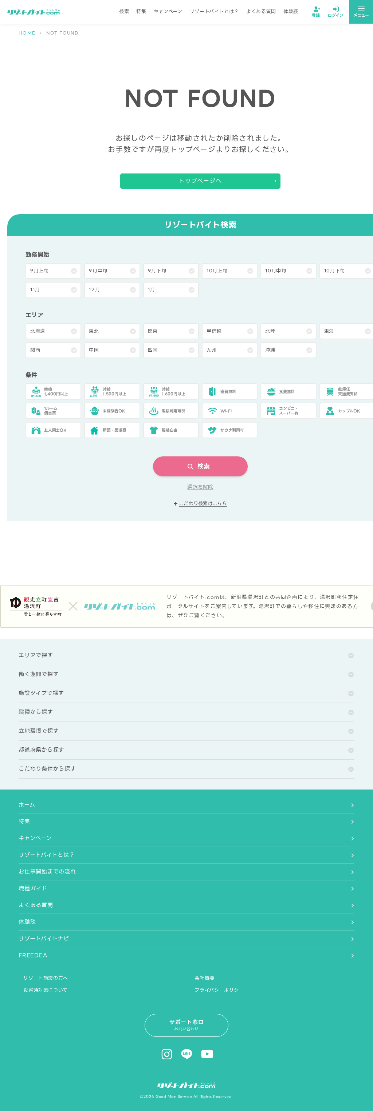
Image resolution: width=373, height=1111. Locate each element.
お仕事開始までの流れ (47, 871)
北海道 (37, 331)
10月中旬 (275, 271)
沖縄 (270, 350)
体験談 (290, 11)
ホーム (27, 804)
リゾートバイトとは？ (214, 11)
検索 (124, 11)
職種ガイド (33, 888)
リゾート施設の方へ (45, 978)
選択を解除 (200, 487)
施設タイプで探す (41, 693)
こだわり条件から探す (47, 768)
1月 (151, 289)
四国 (153, 350)
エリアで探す (36, 655)
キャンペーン (168, 11)
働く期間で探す (39, 674)
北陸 (270, 331)
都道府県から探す (41, 750)
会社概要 (205, 978)
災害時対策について (45, 990)
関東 (153, 331)
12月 (94, 289)
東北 (94, 331)
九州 (211, 350)
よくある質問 (261, 11)
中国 (94, 350)
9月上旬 (39, 271)
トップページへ (200, 180)
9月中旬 (98, 271)
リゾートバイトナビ (44, 938)
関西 (35, 350)
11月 (35, 289)
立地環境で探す (39, 731)
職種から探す (36, 712)
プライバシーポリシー (219, 990)
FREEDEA (33, 955)
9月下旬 (157, 271)
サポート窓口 (186, 1025)
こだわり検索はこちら (203, 503)
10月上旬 (217, 271)
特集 (141, 11)
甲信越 (214, 331)
